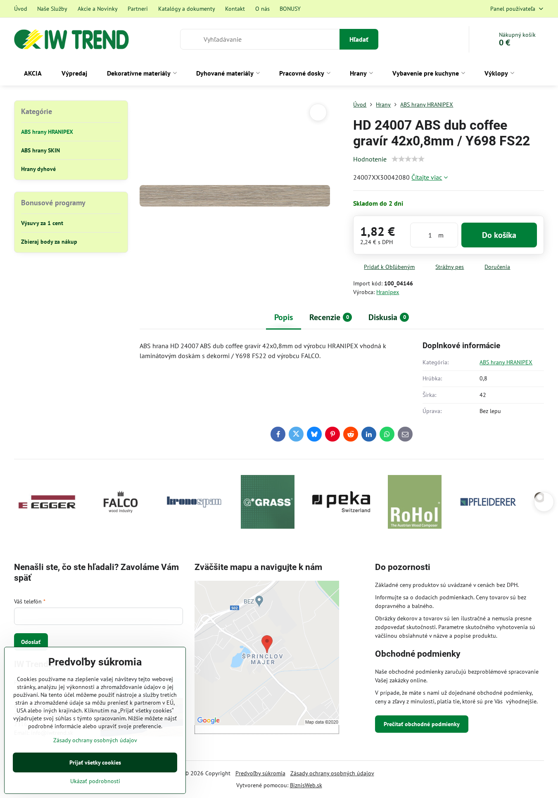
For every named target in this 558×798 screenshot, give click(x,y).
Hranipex (387, 292)
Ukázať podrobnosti (95, 781)
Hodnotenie (370, 159)
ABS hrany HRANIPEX (506, 362)
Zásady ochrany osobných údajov (332, 773)
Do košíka (499, 235)
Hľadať (358, 39)
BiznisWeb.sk (306, 785)
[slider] (408, 159)
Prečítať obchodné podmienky (422, 724)
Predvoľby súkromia (260, 773)
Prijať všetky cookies (95, 762)
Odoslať (30, 642)
